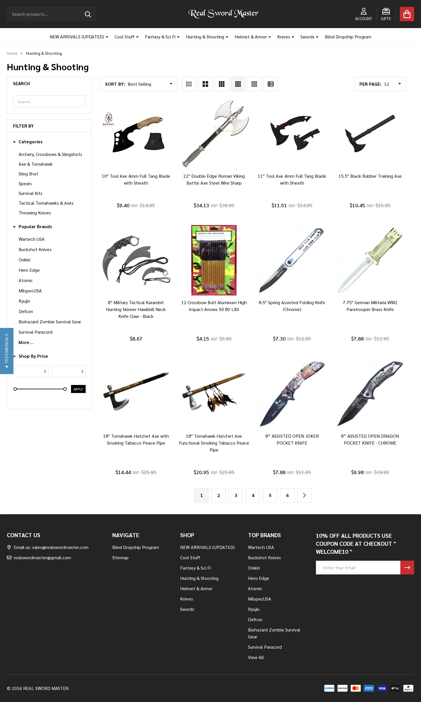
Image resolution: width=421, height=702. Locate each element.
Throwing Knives (35, 213)
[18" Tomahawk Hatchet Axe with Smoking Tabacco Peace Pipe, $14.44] (136, 393)
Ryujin (24, 301)
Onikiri (24, 260)
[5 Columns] (254, 84)
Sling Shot (28, 174)
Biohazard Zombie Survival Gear (50, 321)
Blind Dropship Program (348, 37)
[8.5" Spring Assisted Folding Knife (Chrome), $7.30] (292, 260)
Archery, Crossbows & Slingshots (50, 154)
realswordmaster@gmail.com (42, 557)
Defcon (26, 311)
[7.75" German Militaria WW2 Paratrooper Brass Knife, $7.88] (370, 260)
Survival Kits (30, 193)
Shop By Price (33, 356)
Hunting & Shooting (205, 37)
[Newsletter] (407, 567)
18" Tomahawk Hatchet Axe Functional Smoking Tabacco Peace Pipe (214, 443)
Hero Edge (29, 270)
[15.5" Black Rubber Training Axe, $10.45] (370, 133)
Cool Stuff (125, 37)
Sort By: (115, 84)
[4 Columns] (238, 84)
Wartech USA (32, 239)
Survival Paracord (35, 332)
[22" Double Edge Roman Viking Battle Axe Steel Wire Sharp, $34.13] (214, 133)
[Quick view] (155, 175)
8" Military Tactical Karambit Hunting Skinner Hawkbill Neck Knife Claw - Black (136, 309)
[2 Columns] (205, 84)
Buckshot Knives (35, 249)
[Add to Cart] (128, 175)
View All (256, 657)
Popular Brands (35, 226)
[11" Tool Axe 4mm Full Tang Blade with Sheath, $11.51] (292, 133)
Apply (78, 389)
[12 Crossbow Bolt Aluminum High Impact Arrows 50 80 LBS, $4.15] (214, 260)
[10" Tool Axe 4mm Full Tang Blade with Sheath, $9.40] (136, 133)
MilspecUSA (30, 291)
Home (12, 53)
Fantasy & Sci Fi (160, 37)
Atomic (26, 280)
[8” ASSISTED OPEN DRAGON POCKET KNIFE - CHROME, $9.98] (370, 393)
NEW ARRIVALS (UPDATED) (77, 37)
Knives (283, 37)
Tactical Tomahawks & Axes (46, 203)
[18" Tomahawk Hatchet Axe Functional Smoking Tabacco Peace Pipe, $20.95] (214, 393)
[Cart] (407, 14)
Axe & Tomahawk (36, 164)
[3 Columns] (222, 84)
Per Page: (370, 84)
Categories (31, 141)
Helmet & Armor (251, 37)
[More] (104, 37)
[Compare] (141, 175)
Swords (307, 37)
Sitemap (120, 557)
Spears (25, 183)
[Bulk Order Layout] (270, 84)
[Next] (304, 495)
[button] (6, 351)
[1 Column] (189, 84)
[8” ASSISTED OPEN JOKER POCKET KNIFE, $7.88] (292, 393)
